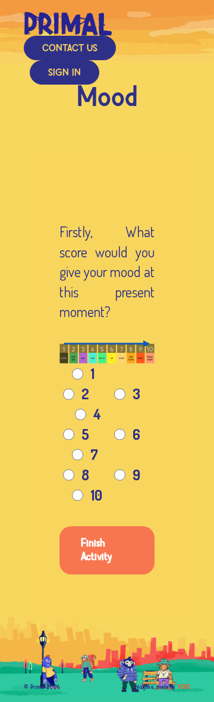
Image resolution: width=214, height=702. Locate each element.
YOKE (183, 687)
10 (96, 495)
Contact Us (69, 48)
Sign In (64, 73)
